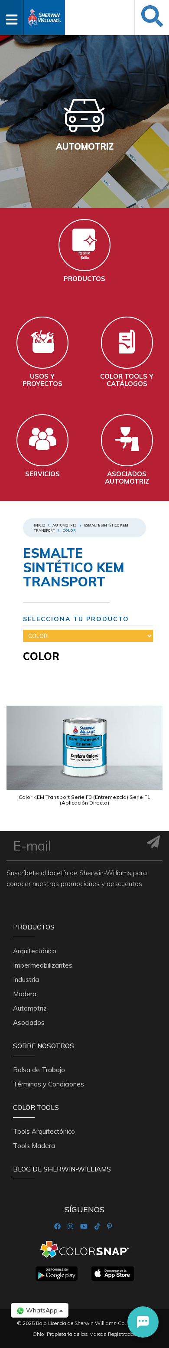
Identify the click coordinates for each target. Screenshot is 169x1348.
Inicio (39, 525)
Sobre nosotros (43, 1046)
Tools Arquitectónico (44, 1131)
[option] (84, 764)
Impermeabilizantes (42, 965)
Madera (24, 994)
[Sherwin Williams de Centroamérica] (44, 14)
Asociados (29, 1022)
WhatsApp (41, 1310)
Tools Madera (34, 1146)
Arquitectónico (34, 951)
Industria (26, 979)
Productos (34, 927)
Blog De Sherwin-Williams (62, 1169)
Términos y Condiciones (48, 1084)
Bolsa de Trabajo (39, 1070)
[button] (143, 1322)
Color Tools (36, 1107)
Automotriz (64, 525)
